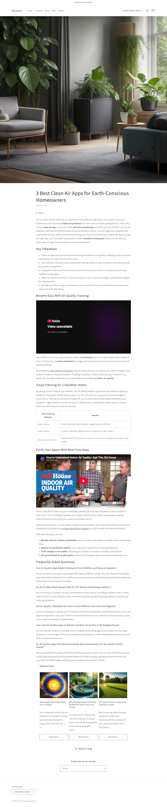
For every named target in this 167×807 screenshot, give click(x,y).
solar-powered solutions (61, 370)
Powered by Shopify (29, 801)
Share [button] (41, 213)
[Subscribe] (104, 769)
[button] (147, 10)
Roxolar (19, 801)
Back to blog (85, 748)
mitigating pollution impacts (75, 528)
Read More (54, 737)
